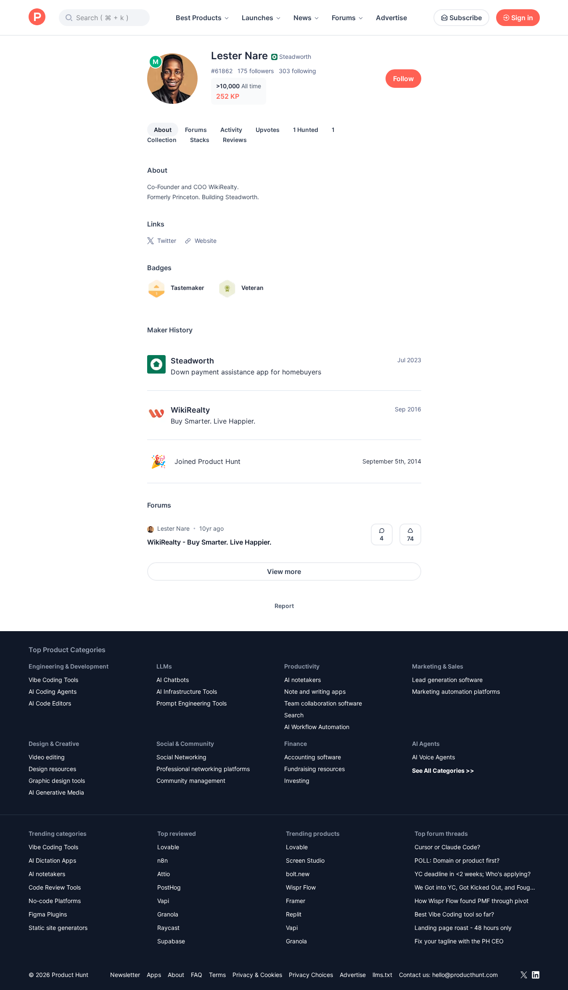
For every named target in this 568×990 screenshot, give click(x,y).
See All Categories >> (443, 770)
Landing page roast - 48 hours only (463, 927)
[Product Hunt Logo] (37, 17)
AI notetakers (302, 679)
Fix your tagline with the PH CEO (459, 941)
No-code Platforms (55, 900)
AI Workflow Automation (316, 726)
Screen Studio (305, 860)
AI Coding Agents (53, 691)
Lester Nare (173, 528)
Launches (257, 17)
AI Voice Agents (433, 757)
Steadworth (192, 360)
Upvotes (268, 129)
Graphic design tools (57, 780)
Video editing (47, 757)
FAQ (196, 974)
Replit (293, 914)
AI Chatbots (172, 679)
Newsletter (125, 974)
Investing (296, 780)
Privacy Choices (311, 974)
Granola (167, 914)
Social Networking (181, 757)
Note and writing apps (315, 691)
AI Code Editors (50, 703)
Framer (295, 900)
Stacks (199, 139)
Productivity (302, 666)
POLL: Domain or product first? (457, 860)
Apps (154, 974)
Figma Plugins (48, 914)
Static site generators (58, 927)
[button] (150, 528)
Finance (295, 743)
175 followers (256, 70)
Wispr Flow (301, 887)
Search (294, 715)
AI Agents (426, 743)
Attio (163, 873)
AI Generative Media (56, 792)
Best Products (199, 17)
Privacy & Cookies (257, 974)
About (163, 129)
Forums (344, 17)
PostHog (169, 887)
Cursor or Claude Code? (447, 846)
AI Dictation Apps (52, 860)
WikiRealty (190, 409)
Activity (231, 129)
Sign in (522, 17)
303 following (297, 70)
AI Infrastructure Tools (186, 691)
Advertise (391, 17)
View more (284, 571)
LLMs (164, 666)
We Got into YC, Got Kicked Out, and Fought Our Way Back (475, 888)
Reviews (235, 139)
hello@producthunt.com (465, 974)
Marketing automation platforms (456, 691)
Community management (190, 780)
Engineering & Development (68, 666)
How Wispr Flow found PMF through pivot (471, 900)
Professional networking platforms (203, 768)
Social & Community (185, 743)
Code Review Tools (55, 887)
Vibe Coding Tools (53, 679)
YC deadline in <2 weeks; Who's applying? (473, 873)
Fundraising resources (314, 768)
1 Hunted (305, 129)
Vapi (163, 900)
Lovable (168, 846)
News (302, 17)
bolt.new (297, 873)
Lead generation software (447, 679)
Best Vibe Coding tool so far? (454, 914)
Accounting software (312, 757)
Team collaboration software (323, 703)
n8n (162, 860)
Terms (217, 974)
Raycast (168, 927)
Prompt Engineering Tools (191, 703)
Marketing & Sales (437, 666)
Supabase (171, 941)
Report (284, 605)
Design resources (52, 768)
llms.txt (382, 974)
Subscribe (465, 17)
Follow (403, 78)
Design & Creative (54, 743)
